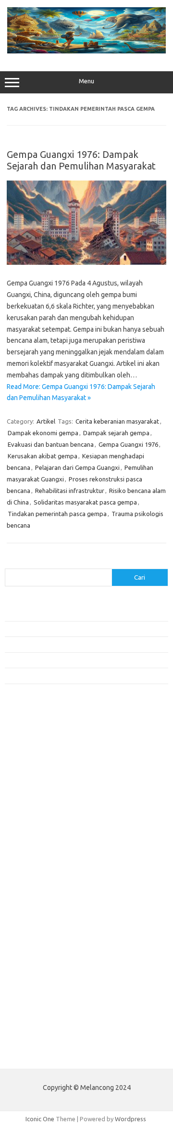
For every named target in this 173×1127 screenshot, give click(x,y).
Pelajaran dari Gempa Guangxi (77, 467)
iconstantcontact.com (40, 814)
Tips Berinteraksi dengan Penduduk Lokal (62, 613)
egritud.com (27, 906)
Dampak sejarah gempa (116, 432)
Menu (86, 81)
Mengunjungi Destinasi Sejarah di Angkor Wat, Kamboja (81, 675)
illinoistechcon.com (36, 961)
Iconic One (39, 1118)
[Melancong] (86, 51)
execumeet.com (33, 749)
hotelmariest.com (35, 796)
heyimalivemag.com (38, 933)
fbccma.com (27, 759)
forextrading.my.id (36, 870)
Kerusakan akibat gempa (42, 456)
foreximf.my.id (30, 842)
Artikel (46, 421)
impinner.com (29, 824)
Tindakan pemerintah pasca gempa (57, 513)
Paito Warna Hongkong (42, 1033)
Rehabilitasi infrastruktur (69, 490)
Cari (10, 562)
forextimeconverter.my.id (46, 879)
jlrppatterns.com (33, 980)
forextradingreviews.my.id (48, 861)
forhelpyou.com (32, 915)
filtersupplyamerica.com (44, 768)
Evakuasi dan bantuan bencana (51, 444)
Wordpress (130, 1118)
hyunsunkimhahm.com (41, 942)
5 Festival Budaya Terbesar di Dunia (54, 644)
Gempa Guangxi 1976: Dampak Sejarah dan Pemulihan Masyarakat (81, 160)
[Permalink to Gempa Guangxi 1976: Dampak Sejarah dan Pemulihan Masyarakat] (86, 262)
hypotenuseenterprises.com (51, 805)
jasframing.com (31, 833)
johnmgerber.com (35, 989)
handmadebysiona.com (43, 786)
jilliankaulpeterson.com (42, 970)
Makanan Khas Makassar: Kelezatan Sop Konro (70, 660)
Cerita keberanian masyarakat (117, 421)
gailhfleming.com (34, 924)
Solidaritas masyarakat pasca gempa (85, 502)
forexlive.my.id (31, 851)
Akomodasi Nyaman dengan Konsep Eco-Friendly (73, 628)
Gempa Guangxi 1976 (128, 444)
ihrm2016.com (30, 952)
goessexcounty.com (39, 777)
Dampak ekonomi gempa (43, 432)
